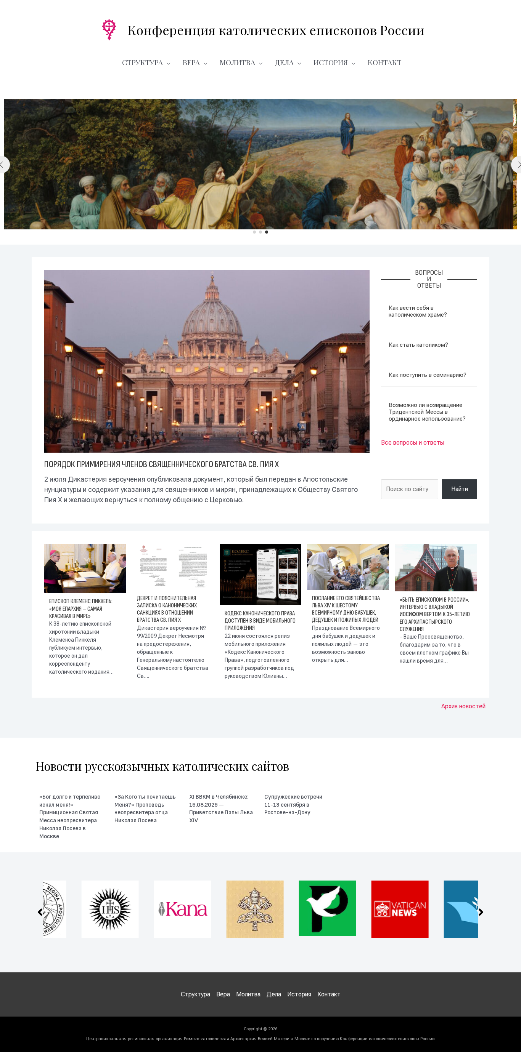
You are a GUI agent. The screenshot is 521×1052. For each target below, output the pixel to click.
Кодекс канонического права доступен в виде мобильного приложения (260, 621)
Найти (459, 489)
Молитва (237, 62)
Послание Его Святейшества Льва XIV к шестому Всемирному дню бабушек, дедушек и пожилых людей (346, 609)
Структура (142, 62)
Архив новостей (463, 706)
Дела (284, 62)
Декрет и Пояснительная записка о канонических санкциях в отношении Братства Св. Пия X (167, 609)
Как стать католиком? (418, 344)
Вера (191, 62)
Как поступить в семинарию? (427, 374)
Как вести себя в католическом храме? (418, 311)
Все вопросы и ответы (412, 442)
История (331, 62)
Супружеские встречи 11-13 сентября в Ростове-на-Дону (293, 805)
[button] (254, 232)
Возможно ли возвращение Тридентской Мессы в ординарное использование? (427, 412)
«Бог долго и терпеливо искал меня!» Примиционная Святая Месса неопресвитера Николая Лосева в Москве (69, 816)
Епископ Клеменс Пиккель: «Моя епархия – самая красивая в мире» (81, 609)
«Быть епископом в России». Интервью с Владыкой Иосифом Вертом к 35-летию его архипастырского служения (435, 614)
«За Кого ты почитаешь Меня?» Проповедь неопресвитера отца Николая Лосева (145, 808)
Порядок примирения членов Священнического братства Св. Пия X (161, 464)
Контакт (385, 62)
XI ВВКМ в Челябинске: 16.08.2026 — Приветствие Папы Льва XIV (221, 808)
